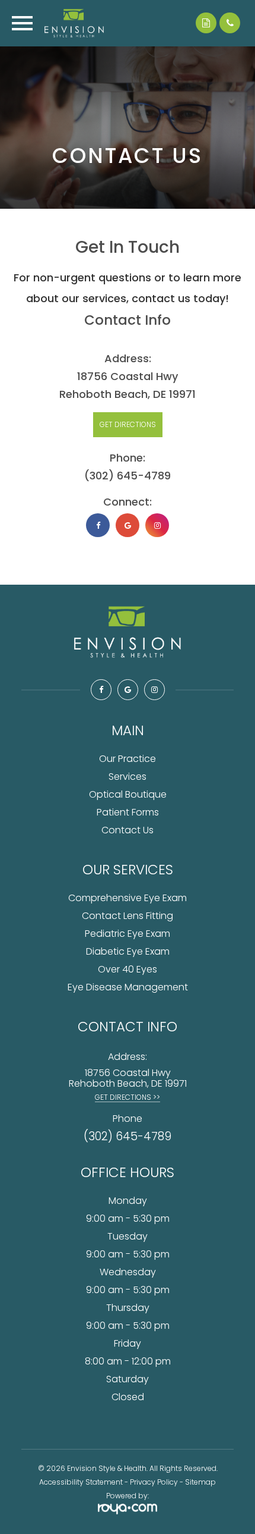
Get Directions (128, 424)
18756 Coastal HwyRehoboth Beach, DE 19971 (128, 1078)
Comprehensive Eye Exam (127, 898)
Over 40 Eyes (127, 969)
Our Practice (127, 759)
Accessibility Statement (81, 1482)
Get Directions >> (127, 1097)
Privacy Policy (154, 1482)
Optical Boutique (128, 794)
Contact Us (127, 830)
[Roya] (127, 1510)
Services (127, 776)
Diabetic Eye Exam (128, 951)
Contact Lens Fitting (127, 916)
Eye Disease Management (128, 987)
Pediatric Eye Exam (127, 933)
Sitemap (200, 1482)
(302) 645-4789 (127, 475)
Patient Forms (128, 812)
